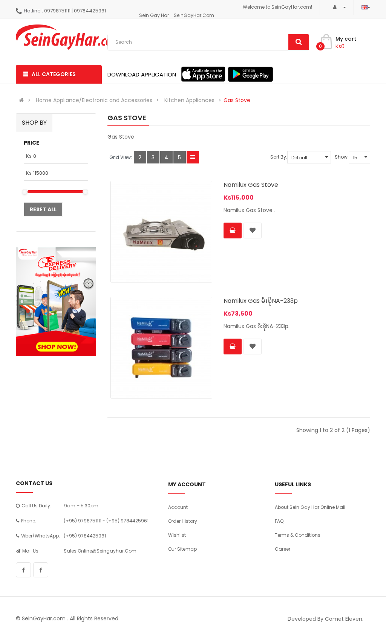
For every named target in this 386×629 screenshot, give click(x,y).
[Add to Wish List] (253, 230)
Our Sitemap (182, 549)
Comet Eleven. (344, 619)
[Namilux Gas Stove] (161, 231)
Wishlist (177, 535)
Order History (182, 521)
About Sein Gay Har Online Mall (310, 507)
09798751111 (57, 10)
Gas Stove (237, 100)
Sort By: (278, 157)
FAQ (279, 521)
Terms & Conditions (297, 535)
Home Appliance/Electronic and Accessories (94, 100)
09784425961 (90, 10)
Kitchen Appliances (189, 100)
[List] (193, 157)
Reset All (43, 209)
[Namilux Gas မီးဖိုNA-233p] (161, 347)
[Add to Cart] (233, 230)
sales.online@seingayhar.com (100, 551)
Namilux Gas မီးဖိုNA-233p (261, 300)
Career (282, 549)
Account (178, 507)
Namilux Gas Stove (251, 184)
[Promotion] (56, 301)
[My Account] (337, 7)
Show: (342, 157)
